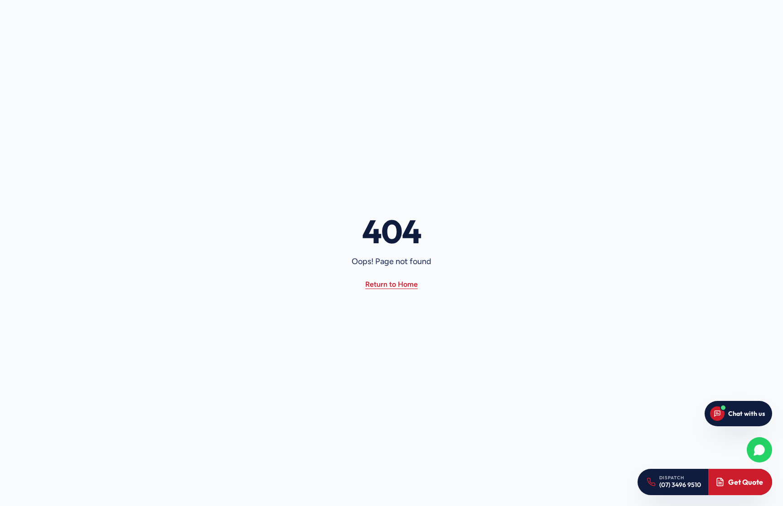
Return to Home (391, 284)
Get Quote (745, 482)
